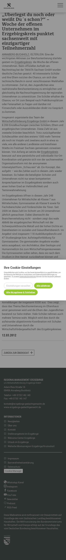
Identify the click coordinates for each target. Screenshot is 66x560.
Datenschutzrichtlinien (28, 276)
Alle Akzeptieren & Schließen (20, 292)
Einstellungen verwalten (18, 285)
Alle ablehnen (43, 285)
